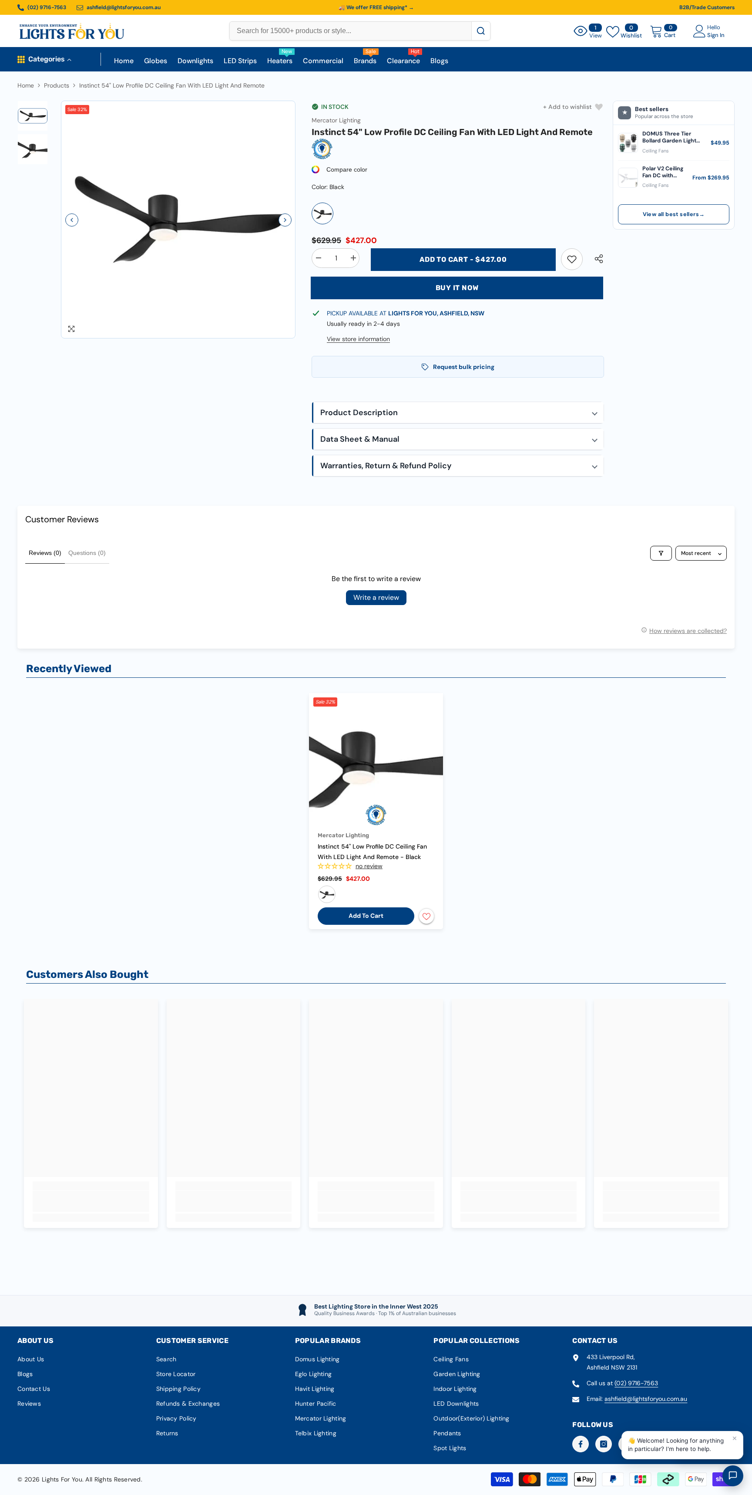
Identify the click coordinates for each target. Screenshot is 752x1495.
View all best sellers (674, 214)
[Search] (480, 31)
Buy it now (457, 288)
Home (25, 85)
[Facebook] (580, 1444)
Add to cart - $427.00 (463, 259)
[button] (71, 220)
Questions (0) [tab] (87, 552)
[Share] (595, 258)
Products (56, 85)
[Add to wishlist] (426, 916)
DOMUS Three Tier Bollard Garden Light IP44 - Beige (669, 137)
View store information (358, 339)
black (327, 894)
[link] (572, 259)
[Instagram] (603, 1444)
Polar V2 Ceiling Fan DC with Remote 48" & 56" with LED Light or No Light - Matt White (663, 172)
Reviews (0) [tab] (45, 552)
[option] (178, 220)
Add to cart (366, 916)
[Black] (322, 213)
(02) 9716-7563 (636, 1383)
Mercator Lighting (336, 120)
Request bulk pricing (463, 367)
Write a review (376, 597)
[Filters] (661, 553)
